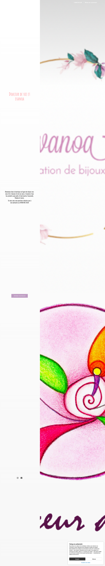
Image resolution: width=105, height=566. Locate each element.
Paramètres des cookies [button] (85, 562)
